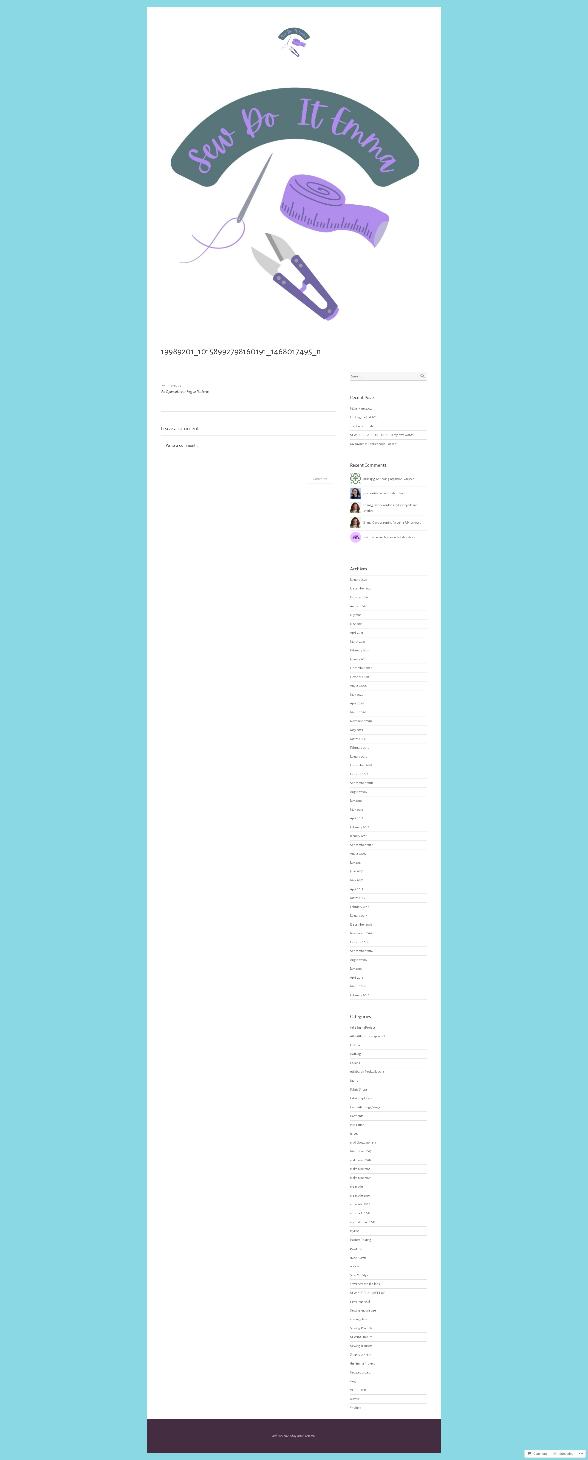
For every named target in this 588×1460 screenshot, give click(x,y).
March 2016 (358, 986)
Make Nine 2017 (360, 1151)
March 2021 (357, 641)
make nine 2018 (360, 1160)
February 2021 (359, 650)
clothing (355, 1054)
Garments (356, 1116)
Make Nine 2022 (361, 408)
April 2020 (357, 703)
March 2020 (358, 712)
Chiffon (355, 1045)
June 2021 (356, 624)
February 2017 (359, 907)
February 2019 (359, 747)
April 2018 (357, 818)
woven (354, 1399)
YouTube (356, 1408)
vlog (353, 1381)
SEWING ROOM (361, 1337)
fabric (354, 1080)
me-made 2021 (360, 1213)
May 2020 (357, 694)
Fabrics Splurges (361, 1098)
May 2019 (356, 730)
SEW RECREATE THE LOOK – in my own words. (382, 435)
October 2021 (359, 597)
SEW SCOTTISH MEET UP (367, 1293)
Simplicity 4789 (360, 1354)
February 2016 (359, 995)
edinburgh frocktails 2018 (367, 1071)
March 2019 (358, 739)
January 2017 (358, 915)
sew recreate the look (365, 1284)
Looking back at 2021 (364, 417)
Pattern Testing (360, 1240)
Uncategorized (360, 1372)
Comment (320, 479)
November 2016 (361, 933)
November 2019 (361, 721)
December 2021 (361, 588)
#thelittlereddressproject (367, 1036)
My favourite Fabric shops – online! (373, 444)
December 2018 (361, 765)
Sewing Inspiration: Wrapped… (398, 479)
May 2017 (356, 880)
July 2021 (356, 615)
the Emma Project (362, 1363)
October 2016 (359, 942)
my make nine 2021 (362, 1222)
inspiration (357, 1125)
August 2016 (358, 960)
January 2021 (358, 659)
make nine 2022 (360, 1178)
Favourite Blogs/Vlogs (365, 1107)
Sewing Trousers (361, 1346)
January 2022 (358, 579)
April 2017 (356, 889)
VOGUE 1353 (358, 1390)
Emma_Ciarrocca (373, 505)
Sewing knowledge (363, 1310)
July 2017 (356, 862)
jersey (354, 1133)
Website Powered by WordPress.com (294, 1436)
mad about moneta (363, 1142)
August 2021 (358, 606)
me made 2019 (360, 1195)
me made (356, 1186)
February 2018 (359, 827)
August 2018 (358, 792)
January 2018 (358, 836)
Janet (366, 493)
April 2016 (357, 977)
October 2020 (359, 677)
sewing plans (359, 1319)
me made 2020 (360, 1204)
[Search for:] (388, 376)
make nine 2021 (360, 1169)
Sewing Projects (361, 1328)
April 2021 (356, 632)
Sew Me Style (359, 1275)
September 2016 (361, 951)
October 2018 (359, 774)
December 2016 (361, 924)
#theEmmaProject (362, 1027)
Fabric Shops (359, 1089)
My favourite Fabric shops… (390, 493)
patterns (356, 1248)
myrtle (354, 1231)
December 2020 (361, 668)
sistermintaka (371, 537)
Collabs (355, 1063)
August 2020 (358, 685)
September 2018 (361, 783)
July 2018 (356, 800)
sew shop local (360, 1301)
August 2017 (358, 853)
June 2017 (356, 871)
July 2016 (356, 968)
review (354, 1266)
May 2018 (356, 809)
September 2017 (361, 845)
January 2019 (358, 756)
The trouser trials (361, 426)
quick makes (358, 1257)
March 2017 (357, 898)
